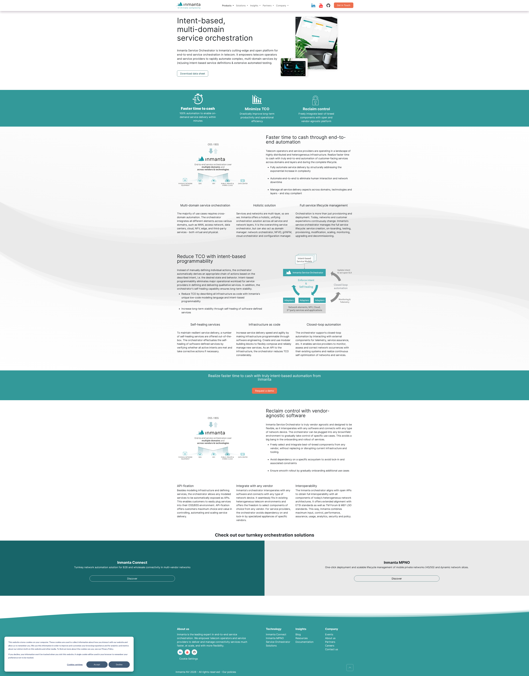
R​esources (301, 638)
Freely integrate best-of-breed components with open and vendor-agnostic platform (316, 117)
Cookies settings (75, 664)
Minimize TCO (257, 109)
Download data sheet (192, 73)
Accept (97, 664)
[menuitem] (228, 5)
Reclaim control (316, 109)
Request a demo (264, 390)
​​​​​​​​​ (275, 638)
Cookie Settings (188, 658)
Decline (119, 664)
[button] (349, 667)
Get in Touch (343, 5)
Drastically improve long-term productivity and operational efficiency (257, 117)
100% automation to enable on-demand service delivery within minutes (198, 117)
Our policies (229, 671)
